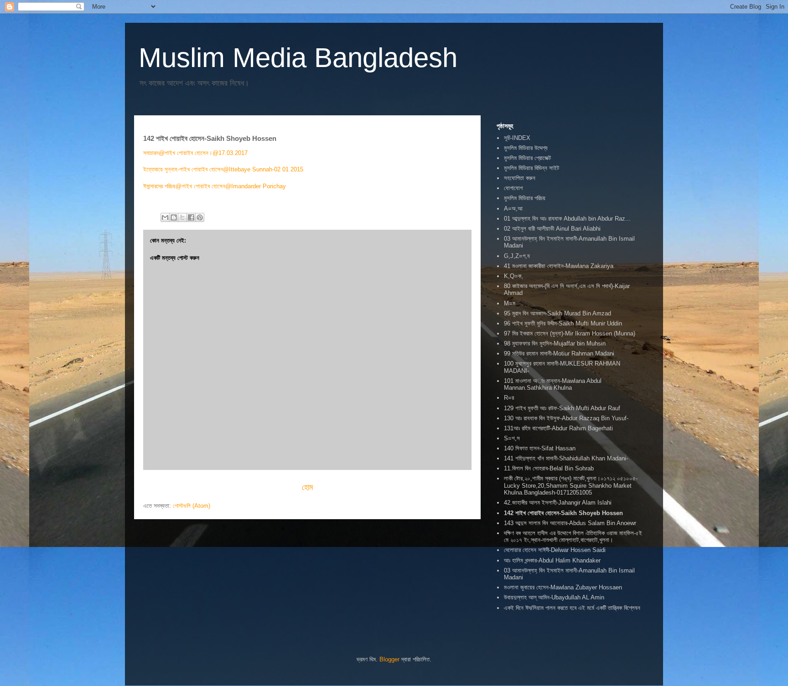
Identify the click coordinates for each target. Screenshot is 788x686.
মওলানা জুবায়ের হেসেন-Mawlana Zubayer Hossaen (563, 587)
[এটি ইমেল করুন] (165, 217)
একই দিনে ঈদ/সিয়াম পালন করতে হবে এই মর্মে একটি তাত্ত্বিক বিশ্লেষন (572, 607)
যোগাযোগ (513, 188)
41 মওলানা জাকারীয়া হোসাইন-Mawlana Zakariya (558, 266)
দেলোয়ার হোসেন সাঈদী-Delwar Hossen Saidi (555, 550)
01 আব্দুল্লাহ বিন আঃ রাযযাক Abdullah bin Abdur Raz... (567, 218)
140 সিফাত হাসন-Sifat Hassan (539, 448)
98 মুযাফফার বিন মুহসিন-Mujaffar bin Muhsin (555, 343)
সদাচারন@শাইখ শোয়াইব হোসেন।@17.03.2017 (195, 153)
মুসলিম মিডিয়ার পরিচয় (524, 198)
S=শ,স (512, 438)
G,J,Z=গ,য (517, 256)
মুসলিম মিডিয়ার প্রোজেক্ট (527, 158)
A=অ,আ (513, 208)
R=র (509, 397)
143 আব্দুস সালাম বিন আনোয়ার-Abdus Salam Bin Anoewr (570, 523)
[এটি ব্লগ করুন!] (173, 217)
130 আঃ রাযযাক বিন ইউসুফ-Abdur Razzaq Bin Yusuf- (566, 418)
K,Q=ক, (513, 276)
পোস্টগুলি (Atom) (191, 505)
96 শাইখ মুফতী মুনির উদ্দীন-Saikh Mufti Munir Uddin (563, 323)
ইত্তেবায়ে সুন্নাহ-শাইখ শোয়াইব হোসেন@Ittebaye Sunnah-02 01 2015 (224, 169)
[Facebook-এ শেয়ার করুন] (191, 217)
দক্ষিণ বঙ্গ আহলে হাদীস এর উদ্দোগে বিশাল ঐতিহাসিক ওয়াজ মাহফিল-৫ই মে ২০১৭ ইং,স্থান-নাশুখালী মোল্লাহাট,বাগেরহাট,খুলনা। (573, 537)
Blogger (389, 659)
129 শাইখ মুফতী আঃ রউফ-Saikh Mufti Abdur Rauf (562, 408)
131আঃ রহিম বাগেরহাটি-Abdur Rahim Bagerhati (558, 428)
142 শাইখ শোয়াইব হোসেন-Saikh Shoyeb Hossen (563, 513)
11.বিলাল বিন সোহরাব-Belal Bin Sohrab (549, 468)
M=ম (509, 303)
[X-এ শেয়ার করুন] (182, 217)
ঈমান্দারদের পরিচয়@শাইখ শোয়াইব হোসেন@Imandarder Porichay (214, 186)
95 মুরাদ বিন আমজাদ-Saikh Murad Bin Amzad (557, 313)
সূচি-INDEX (517, 137)
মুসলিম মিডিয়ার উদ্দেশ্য (526, 147)
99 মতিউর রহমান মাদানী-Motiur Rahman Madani (559, 353)
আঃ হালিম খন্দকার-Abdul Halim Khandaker (552, 560)
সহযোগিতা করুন (519, 178)
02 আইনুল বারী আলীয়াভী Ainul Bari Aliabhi (552, 228)
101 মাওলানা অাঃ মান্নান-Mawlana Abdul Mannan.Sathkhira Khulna (552, 384)
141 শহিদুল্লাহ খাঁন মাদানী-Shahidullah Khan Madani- (566, 458)
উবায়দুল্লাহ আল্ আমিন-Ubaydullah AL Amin (554, 597)
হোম (307, 487)
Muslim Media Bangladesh (298, 57)
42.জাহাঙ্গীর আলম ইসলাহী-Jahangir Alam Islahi (558, 502)
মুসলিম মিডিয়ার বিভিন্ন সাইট (531, 168)
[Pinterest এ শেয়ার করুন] (199, 217)
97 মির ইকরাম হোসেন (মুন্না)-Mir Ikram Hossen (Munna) (569, 333)
